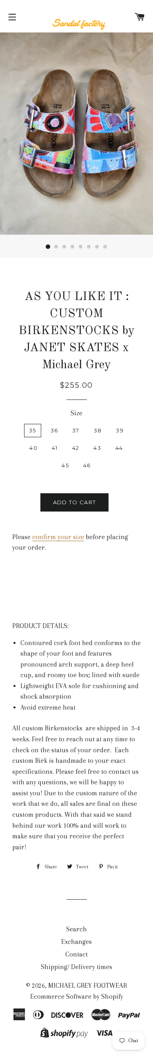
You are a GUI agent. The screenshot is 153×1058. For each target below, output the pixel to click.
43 (97, 448)
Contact (76, 954)
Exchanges (76, 942)
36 (54, 430)
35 (32, 430)
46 (87, 465)
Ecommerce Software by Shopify (76, 996)
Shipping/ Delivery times (76, 967)
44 (119, 448)
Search (76, 929)
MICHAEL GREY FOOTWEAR (87, 985)
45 (65, 465)
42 (76, 448)
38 (98, 430)
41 (55, 448)
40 (33, 448)
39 (120, 430)
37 (76, 430)
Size (76, 413)
